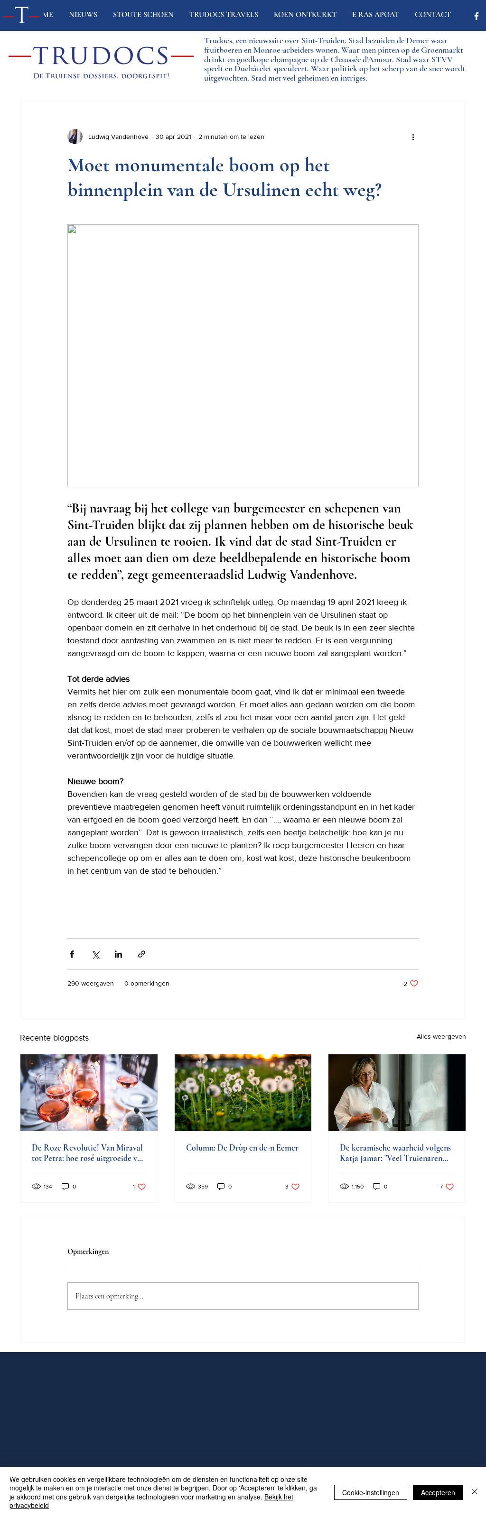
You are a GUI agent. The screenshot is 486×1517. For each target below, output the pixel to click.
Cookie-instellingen (370, 1492)
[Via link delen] (141, 954)
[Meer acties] (413, 136)
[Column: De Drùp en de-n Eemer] (243, 1092)
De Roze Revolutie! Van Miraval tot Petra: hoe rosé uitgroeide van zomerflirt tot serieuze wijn (88, 1152)
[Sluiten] (474, 1492)
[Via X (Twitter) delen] (95, 954)
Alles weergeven (441, 1036)
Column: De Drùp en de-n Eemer (242, 1147)
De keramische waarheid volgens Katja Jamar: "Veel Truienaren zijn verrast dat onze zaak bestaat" (397, 1152)
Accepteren (438, 1492)
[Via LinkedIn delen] (118, 954)
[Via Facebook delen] (71, 954)
